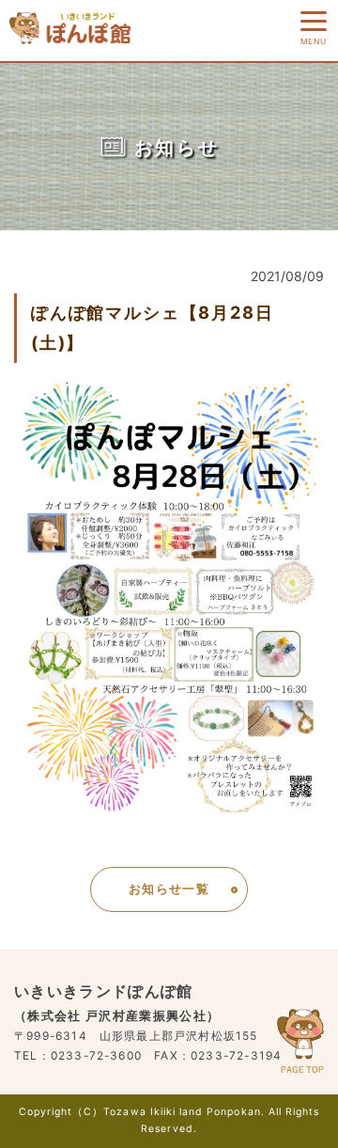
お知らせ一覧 (169, 889)
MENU (312, 41)
